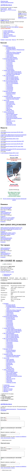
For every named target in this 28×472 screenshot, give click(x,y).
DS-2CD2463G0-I (5, 249)
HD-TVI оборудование (11, 114)
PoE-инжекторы (10, 102)
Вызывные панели (10, 93)
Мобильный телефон (6, 448)
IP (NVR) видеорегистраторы (10, 58)
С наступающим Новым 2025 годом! (10, 152)
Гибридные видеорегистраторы (14, 118)
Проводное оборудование (12, 98)
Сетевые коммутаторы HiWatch (14, 73)
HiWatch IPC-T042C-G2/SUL (8, 234)
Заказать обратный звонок (7, 2)
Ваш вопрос (4, 420)
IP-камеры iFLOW (10, 47)
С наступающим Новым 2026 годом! (10, 138)
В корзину (3, 211)
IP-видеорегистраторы (11, 117)
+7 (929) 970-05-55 (5, 393)
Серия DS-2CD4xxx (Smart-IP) (13, 52)
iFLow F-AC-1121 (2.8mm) (7, 219)
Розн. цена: (3, 210)
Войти (9, 8)
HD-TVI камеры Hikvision (12, 79)
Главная (2, 39)
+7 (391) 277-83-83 (5, 399)
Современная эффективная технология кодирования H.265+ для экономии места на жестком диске (13, 135)
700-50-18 (5, 20)
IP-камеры (5, 45)
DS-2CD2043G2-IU (5, 213)
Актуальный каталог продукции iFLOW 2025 (12, 143)
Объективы (9, 109)
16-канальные (9, 65)
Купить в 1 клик (10, 271)
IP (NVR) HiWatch (10, 61)
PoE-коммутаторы (10, 104)
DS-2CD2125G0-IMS (6, 208)
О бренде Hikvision (8, 30)
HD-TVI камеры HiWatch (12, 78)
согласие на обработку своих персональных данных (13, 437)
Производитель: (5, 266)
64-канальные (9, 67)
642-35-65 (22, 17)
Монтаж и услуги (7, 390)
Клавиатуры (9, 105)
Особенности (6, 275)
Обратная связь (4, 1)
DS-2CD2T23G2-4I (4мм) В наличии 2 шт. (11, 229)
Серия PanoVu (9, 54)
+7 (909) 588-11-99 (5, 396)
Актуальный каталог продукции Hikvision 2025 (12, 141)
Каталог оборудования (9, 32)
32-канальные (9, 66)
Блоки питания (10, 101)
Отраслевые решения (11, 57)
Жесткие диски (10, 110)
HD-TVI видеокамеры (8, 75)
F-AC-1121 (8, 27)
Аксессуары (8, 39)
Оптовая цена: (4, 269)
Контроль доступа (7, 91)
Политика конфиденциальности (8, 409)
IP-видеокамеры (10, 113)
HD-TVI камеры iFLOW (12, 76)
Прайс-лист (6, 33)
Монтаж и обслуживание (9, 36)
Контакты (5, 37)
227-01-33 (22, 13)
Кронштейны (9, 106)
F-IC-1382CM (15, 27)
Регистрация (4, 8)
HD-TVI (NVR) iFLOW (12, 82)
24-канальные (9, 88)
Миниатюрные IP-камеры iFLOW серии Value (12, 146)
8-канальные (9, 64)
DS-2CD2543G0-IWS (6, 239)
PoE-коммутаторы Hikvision (13, 74)
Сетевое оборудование (9, 70)
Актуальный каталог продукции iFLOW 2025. (12, 132)
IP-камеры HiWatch (11, 48)
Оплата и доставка (8, 34)
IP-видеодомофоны (11, 92)
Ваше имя (3, 417)
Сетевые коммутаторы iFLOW (13, 71)
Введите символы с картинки (8, 432)
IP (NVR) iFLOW (10, 60)
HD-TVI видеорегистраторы (10, 80)
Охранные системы (8, 96)
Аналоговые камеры (11, 115)
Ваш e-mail (3, 418)
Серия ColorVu (10, 56)
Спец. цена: (3, 270)
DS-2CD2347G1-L (5, 254)
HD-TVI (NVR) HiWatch (12, 83)
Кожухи (14, 39)
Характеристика (7, 274)
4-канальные (9, 62)
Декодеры (8, 119)
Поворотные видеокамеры (12, 53)
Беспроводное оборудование (13, 97)
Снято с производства (8, 111)
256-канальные (10, 69)
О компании (6, 385)
